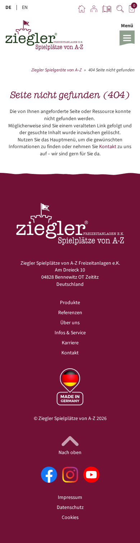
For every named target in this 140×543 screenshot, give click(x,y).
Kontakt (107, 146)
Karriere (70, 342)
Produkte (70, 302)
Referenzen (70, 312)
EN (25, 7)
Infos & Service (70, 332)
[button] (127, 34)
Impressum (70, 497)
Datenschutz (70, 507)
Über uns (70, 322)
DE (8, 7)
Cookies (70, 517)
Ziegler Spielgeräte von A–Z (56, 70)
